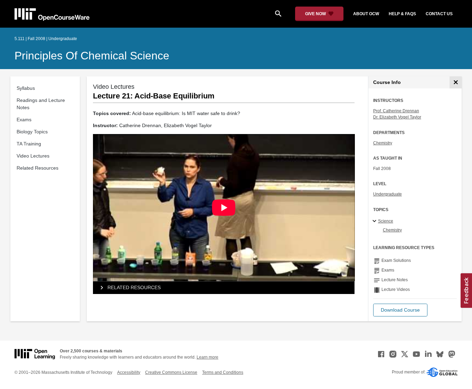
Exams (24, 119)
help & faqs (402, 13)
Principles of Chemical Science (92, 55)
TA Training (29, 143)
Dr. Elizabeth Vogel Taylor (397, 117)
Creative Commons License (171, 372)
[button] (400, 310)
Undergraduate (387, 194)
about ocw (366, 13)
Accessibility (128, 372)
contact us (439, 13)
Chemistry (382, 143)
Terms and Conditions (222, 372)
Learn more (207, 357)
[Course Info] (456, 82)
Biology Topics (32, 131)
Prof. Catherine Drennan (396, 110)
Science (385, 221)
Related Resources (37, 168)
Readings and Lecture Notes (41, 103)
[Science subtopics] (375, 221)
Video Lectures (33, 156)
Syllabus (26, 88)
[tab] (224, 288)
